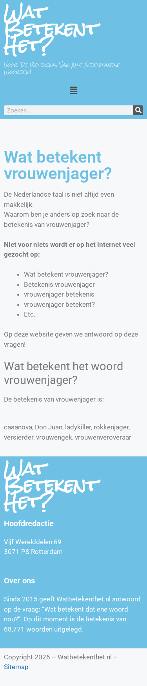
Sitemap (16, 667)
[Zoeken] (138, 110)
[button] (73, 90)
